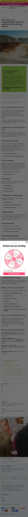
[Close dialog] (26, 242)
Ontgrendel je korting (14, 273)
